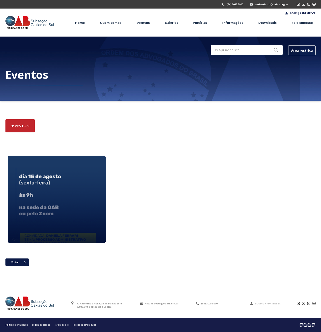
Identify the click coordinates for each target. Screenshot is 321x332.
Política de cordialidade (84, 324)
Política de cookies (41, 324)
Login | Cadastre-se (303, 13)
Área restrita (302, 50)
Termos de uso (61, 324)
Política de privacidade (16, 324)
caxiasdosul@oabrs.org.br (271, 4)
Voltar (15, 262)
